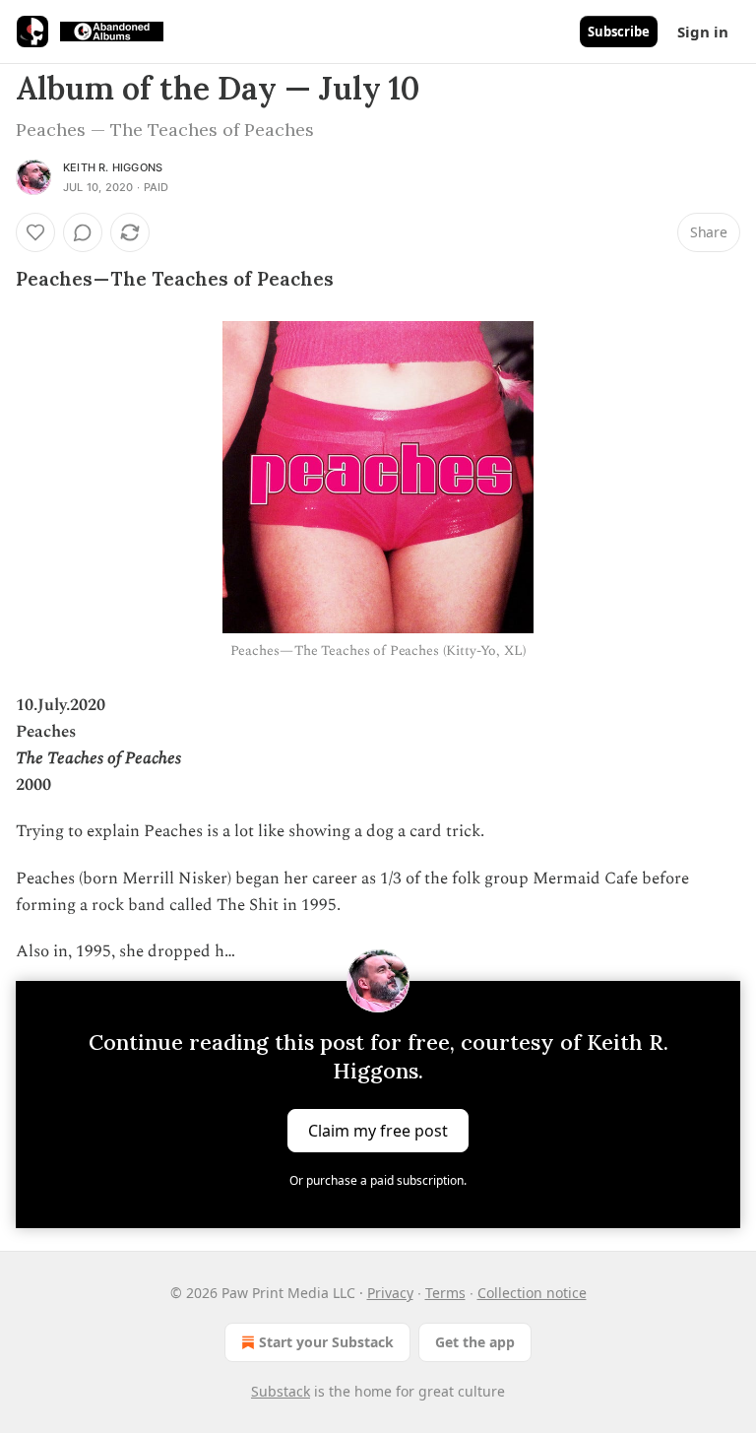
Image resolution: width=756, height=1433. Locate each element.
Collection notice (532, 1292)
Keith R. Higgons (112, 167)
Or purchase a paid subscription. (378, 1180)
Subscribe (619, 31)
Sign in (702, 31)
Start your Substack (326, 1342)
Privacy (390, 1292)
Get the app (475, 1342)
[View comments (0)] (82, 232)
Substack (280, 1391)
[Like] (35, 232)
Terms (445, 1292)
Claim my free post (378, 1130)
